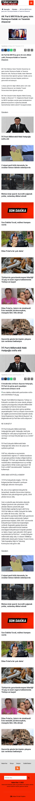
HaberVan (4, 763)
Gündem (14, 9)
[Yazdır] (14, 50)
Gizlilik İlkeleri (27, 763)
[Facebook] (2, 50)
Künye (12, 763)
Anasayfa (7, 9)
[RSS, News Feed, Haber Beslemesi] (17, 768)
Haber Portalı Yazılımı (19, 796)
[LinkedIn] (8, 50)
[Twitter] (5, 50)
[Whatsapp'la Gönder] (11, 50)
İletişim (18, 763)
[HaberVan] (9, 3)
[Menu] (31, 2)
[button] (25, 50)
